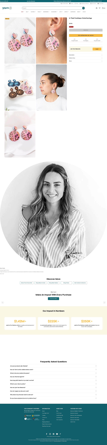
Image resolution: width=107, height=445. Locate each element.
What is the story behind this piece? (19, 373)
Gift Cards (94, 3)
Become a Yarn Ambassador (76, 415)
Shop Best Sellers (53, 282)
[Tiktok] (60, 434)
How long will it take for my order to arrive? (22, 380)
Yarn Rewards (59, 417)
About (72, 3)
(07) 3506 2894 (65, 3)
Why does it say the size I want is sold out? (21, 394)
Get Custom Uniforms (80, 282)
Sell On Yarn (73, 421)
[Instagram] (50, 434)
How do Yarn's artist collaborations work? (21, 369)
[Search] (83, 8)
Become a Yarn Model (75, 419)
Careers (43, 415)
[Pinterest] (53, 434)
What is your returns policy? (18, 384)
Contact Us (44, 417)
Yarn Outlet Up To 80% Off (78, 1)
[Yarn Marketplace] (7, 8)
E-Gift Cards (58, 413)
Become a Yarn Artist (75, 417)
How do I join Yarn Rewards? (17, 387)
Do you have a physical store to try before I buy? (23, 398)
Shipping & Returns (85, 3)
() (104, 8)
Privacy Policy (49, 436)
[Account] (97, 8)
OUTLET (84, 11)
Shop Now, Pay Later (46, 426)
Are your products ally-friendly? (19, 366)
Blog (57, 411)
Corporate (101, 3)
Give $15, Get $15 (59, 415)
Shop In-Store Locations (47, 424)
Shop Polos (66, 282)
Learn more (2, 273)
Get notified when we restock (86, 35)
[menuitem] (97, 8)
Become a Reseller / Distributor (77, 411)
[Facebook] (46, 434)
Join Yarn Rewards (13, 1)
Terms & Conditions (56, 436)
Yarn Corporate (59, 419)
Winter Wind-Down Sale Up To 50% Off (44, 1)
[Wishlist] (100, 8)
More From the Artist (26, 282)
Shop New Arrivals (40, 282)
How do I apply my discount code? (19, 391)
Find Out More (53, 298)
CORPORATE (72, 11)
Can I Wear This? (45, 413)
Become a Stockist (74, 413)
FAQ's (77, 3)
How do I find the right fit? (17, 376)
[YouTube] (57, 434)
